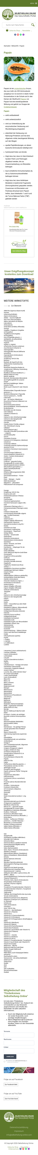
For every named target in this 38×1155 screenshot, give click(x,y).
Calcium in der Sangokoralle (13, 419)
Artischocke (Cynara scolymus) (14, 346)
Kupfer (6, 638)
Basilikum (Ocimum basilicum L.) (14, 373)
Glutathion (7, 542)
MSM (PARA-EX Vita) (10, 707)
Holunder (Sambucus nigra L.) (13, 581)
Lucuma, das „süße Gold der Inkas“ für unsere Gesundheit (15, 673)
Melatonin (7, 698)
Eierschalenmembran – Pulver (13, 476)
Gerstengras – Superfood (12, 531)
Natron (6, 725)
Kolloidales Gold (9, 620)
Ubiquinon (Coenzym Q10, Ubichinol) (16, 899)
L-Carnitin (7, 641)
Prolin (6, 780)
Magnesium (8, 684)
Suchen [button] (32, 25)
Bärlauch (7, 366)
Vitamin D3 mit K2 (10, 938)
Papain (6, 759)
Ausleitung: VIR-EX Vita (11, 359)
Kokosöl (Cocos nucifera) (12, 614)
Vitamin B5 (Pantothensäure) (13, 926)
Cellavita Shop (14, 31)
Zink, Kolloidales (9, 969)
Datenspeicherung (20, 1060)
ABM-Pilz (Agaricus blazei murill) (14, 311)
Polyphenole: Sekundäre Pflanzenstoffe (11, 775)
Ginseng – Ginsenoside (11, 535)
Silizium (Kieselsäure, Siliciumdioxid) (15, 855)
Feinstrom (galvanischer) (12, 501)
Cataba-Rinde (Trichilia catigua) (14, 424)
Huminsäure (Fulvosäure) (12, 583)
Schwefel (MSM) (9, 846)
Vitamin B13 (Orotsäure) (12, 917)
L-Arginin (7, 639)
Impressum (19, 1131)
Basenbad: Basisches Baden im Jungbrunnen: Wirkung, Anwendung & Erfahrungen (15, 369)
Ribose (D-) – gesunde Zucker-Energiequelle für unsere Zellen (14, 807)
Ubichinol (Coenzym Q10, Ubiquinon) (16, 898)
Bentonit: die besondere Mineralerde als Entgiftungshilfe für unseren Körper (15, 380)
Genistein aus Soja (10, 528)
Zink (5, 967)
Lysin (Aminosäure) (10, 677)
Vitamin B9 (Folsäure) (11, 931)
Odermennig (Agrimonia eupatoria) (15, 734)
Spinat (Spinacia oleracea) (12, 859)
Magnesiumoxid (9, 686)
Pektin (6, 762)
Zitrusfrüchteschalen (10, 970)
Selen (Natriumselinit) (11, 848)
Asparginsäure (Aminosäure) (13, 355)
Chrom (6, 437)
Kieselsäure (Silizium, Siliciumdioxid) (15, 607)
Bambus (6, 360)
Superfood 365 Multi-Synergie (13, 867)
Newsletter (26, 31)
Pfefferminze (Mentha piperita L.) (15, 764)
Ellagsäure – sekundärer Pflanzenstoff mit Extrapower (13, 483)
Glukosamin (8, 536)
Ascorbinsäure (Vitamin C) (12, 348)
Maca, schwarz (9, 682)
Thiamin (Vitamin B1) (11, 878)
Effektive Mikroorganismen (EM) (14, 472)
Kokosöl (6, 613)
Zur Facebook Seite (11, 1084)
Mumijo (6, 709)
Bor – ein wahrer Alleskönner (13, 399)
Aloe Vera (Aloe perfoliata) (12, 320)
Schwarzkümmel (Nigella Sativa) (14, 844)
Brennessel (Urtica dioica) (12, 405)
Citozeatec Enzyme (10, 438)
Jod (5, 593)
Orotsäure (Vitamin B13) (12, 752)
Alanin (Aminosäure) (10, 316)
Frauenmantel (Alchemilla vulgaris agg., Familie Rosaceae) (15, 514)
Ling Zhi (6, 658)
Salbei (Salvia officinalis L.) (12, 826)
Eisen (5, 477)
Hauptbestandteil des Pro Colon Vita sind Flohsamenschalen (18, 230)
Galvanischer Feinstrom (11, 522)
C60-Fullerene (8, 412)
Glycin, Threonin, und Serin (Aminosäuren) (12, 544)
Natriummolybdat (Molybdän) (13, 721)
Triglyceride (7, 892)
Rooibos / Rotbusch (10, 812)
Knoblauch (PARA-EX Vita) (12, 609)
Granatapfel (8, 554)
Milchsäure (7, 702)
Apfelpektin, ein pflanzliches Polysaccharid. (13, 340)
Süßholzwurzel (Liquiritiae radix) (14, 869)
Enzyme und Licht (9, 494)
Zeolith (6, 963)
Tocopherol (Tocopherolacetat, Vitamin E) (17, 887)
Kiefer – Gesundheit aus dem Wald (15, 604)
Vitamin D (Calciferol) (11, 937)
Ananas (6, 328)
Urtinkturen (7, 903)
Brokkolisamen (9, 408)
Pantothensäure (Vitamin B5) (13, 757)
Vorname (7, 1031)
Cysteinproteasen (10, 107)
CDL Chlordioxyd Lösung (12, 426)
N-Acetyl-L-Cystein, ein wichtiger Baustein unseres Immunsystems (15, 715)
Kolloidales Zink (9, 627)
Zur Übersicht (16, 306)
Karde (6, 602)
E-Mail (6, 1047)
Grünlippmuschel (9, 559)
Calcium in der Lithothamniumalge (15, 417)
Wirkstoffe (15, 46)
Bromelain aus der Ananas (12, 410)
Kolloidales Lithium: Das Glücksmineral (11, 624)
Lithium (6, 663)
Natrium (6, 720)
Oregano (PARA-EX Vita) (12, 750)
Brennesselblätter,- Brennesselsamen (16, 406)
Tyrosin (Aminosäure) (11, 896)
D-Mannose (7, 460)
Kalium (6, 599)
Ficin (5, 505)
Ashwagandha (8, 350)
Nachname (7, 1039)
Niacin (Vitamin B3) (10, 732)
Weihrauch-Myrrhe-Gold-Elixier (14, 947)
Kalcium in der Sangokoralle (13, 597)
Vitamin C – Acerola (10, 935)
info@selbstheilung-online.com (19, 1135)
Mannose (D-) (8, 690)
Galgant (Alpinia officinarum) (13, 520)
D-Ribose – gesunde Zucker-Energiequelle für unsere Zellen (14, 462)
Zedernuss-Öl (8, 960)
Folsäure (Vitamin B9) (11, 512)
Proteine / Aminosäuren (11, 785)
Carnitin (6, 422)
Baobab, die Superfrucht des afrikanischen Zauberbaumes (13, 363)
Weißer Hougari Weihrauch (12, 949)
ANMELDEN (10, 1056)
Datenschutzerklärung (19, 1127)
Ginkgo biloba (8, 533)
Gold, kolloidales (9, 551)
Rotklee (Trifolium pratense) (13, 824)
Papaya (23, 99)
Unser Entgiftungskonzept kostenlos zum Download (19, 273)
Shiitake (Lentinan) (10, 852)
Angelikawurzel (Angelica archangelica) (12, 334)
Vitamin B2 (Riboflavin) (11, 922)
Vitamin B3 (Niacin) (10, 924)
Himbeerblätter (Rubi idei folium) (14, 577)
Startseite (7, 46)
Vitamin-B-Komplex (10, 944)
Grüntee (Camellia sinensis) (13, 561)
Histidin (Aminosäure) (11, 579)
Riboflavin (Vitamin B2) (11, 805)
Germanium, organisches (12, 529)
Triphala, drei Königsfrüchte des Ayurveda (17, 894)
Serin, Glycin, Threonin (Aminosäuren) (16, 850)
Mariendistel (8, 691)
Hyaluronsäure (9, 584)
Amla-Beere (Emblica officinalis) (14, 327)
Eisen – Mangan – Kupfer (12, 479)
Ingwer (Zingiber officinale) (12, 586)
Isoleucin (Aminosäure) (11, 590)
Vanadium (7, 907)
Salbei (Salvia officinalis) (12, 828)
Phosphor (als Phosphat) (12, 769)
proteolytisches (20, 88)
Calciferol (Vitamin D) (11, 413)
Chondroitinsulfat (9, 435)
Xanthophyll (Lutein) (10, 956)
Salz (5, 834)
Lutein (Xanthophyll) (10, 675)
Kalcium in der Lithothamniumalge (15, 595)
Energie (6, 490)
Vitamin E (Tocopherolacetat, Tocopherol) (17, 940)
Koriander (7, 629)
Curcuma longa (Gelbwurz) (12, 452)
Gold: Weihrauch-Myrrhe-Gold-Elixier (15, 552)
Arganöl (6, 343)
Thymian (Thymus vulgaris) (13, 883)
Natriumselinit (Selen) (11, 723)
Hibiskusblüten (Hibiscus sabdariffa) (16, 575)
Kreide (6, 634)
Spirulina (7, 860)
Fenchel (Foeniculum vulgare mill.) (15, 503)
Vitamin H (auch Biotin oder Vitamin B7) (17, 942)
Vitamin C (7, 933)
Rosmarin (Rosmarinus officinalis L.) (16, 815)
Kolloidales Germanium (11, 618)
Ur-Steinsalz (8, 901)
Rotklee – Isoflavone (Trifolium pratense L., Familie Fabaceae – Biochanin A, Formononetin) (14, 821)
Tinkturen (7, 885)
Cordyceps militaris (10, 444)
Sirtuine (6, 857)
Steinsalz (7, 866)
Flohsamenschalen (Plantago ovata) (16, 508)
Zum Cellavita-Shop (19, 251)
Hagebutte (7, 563)
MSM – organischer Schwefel (13, 706)
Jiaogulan (7, 591)
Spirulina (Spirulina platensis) (13, 862)
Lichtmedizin (8, 656)
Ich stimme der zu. (16, 1061)
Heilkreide (7, 574)
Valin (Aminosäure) (10, 905)
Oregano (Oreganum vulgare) (13, 748)
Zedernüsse (7, 961)
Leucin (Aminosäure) (10, 654)
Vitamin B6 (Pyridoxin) (11, 928)
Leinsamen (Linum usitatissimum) (15, 651)
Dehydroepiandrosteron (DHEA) (14, 465)
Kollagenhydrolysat (10, 616)
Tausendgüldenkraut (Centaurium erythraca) (18, 876)
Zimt (5, 965)
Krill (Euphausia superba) (12, 636)
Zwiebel (6, 972)
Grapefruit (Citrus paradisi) (12, 556)
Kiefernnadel (8, 606)
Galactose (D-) (8, 519)
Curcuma (7, 451)
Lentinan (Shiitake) (10, 652)
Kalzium (6, 600)
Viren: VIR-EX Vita (9, 908)
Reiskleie (6, 799)
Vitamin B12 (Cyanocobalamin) (14, 915)
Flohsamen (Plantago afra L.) (13, 506)
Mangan (6, 688)
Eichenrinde (7, 474)
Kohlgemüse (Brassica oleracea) (14, 611)
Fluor (5, 510)
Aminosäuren (8, 325)
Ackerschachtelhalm (10, 314)
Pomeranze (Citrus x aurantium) (14, 778)
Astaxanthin (8, 357)
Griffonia (7, 558)
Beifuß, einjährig (9, 376)
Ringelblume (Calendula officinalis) (15, 810)
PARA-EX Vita (8, 760)
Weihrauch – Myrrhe (10, 946)
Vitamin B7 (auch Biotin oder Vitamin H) (17, 930)
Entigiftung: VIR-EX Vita (11, 492)
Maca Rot (7, 679)
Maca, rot (7, 681)
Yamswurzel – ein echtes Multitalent (15, 958)
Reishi (6, 794)
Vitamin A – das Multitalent (13, 910)
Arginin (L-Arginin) (10, 344)
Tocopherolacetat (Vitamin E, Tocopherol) (17, 889)
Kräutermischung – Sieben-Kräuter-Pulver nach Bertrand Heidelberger (15, 631)
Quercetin (7, 792)
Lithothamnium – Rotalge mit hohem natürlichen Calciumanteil (16, 666)
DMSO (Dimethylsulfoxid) (12, 468)
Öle (5, 736)
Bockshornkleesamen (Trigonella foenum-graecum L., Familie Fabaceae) (14, 396)
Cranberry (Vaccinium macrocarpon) (16, 449)
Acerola (6, 312)
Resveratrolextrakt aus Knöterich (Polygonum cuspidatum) (14, 802)
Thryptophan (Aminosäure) (13, 882)
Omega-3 (7, 743)
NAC (5, 718)
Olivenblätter (8, 737)
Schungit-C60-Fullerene (11, 839)
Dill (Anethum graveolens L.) (13, 467)
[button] (32, 3)
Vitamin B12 (8, 914)
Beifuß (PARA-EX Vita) (11, 374)
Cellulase (7, 428)
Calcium (6, 415)
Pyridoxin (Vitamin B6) (11, 787)
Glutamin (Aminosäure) (11, 538)
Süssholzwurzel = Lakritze (12, 871)
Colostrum (7, 442)
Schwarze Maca (9, 841)
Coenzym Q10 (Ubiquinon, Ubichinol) (16, 440)
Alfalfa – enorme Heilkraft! (12, 318)
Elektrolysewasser (10, 481)
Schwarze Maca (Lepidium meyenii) (15, 843)
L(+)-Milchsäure (9, 643)
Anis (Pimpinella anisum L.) (13, 337)
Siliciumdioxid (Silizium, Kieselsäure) (15, 853)
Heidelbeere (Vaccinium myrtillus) (15, 568)
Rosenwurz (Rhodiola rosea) (13, 814)
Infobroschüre (13, 1149)
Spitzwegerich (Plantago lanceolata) (16, 864)
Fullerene (7, 517)
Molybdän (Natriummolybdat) (13, 704)
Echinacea (7, 470)
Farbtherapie (8, 499)
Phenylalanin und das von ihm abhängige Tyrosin (13, 767)
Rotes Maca (8, 817)
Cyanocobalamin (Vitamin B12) (14, 454)
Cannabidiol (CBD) (10, 421)
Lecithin (6, 645)
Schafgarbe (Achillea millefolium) (14, 837)
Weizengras (7, 951)
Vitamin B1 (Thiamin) (11, 912)
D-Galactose (8, 458)
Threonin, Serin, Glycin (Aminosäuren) (16, 880)
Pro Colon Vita (14, 227)
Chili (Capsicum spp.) (11, 429)
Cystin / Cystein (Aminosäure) (13, 456)
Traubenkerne (8, 891)
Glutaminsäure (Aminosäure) (13, 540)
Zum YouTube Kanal (11, 1099)
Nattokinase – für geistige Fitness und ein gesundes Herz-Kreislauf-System (15, 728)
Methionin (7, 700)
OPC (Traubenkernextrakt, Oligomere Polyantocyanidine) (16, 745)
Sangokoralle (8, 836)
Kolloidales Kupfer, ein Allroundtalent (16, 622)
